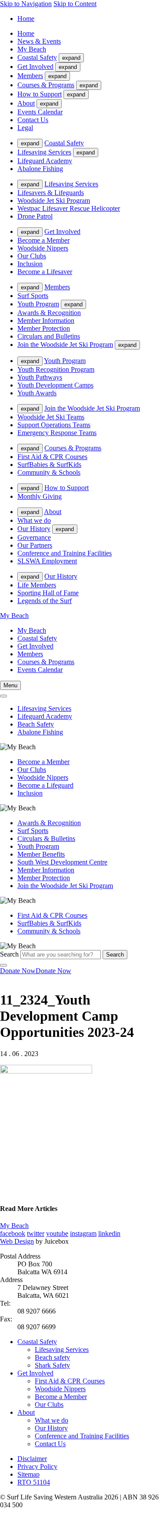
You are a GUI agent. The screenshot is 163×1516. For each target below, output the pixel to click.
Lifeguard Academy (44, 161)
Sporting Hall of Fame (48, 593)
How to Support (39, 94)
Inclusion (30, 264)
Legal (25, 127)
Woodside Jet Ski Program (53, 200)
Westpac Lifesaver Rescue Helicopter (68, 208)
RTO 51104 (33, 1482)
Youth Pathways (39, 377)
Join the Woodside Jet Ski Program (65, 344)
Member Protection (43, 328)
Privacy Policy (37, 1466)
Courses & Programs (45, 85)
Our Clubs (31, 256)
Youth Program (38, 304)
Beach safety (52, 1357)
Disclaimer (32, 1458)
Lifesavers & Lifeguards (50, 192)
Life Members (36, 585)
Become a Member (43, 240)
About (26, 103)
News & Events (39, 41)
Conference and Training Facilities (64, 553)
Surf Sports (32, 295)
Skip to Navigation (26, 3)
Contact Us (32, 119)
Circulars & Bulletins (46, 838)
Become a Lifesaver (44, 271)
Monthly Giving (39, 496)
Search (9, 954)
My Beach (31, 49)
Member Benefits (41, 854)
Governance (34, 537)
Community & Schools (48, 472)
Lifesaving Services (44, 152)
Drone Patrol (35, 216)
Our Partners (34, 545)
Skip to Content (74, 3)
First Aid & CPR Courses (52, 456)
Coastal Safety (37, 57)
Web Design (17, 1241)
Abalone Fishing (40, 168)
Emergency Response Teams (56, 432)
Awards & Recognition (49, 312)
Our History (33, 528)
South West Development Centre (62, 862)
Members (30, 75)
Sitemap (28, 1474)
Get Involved (35, 66)
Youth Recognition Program (55, 369)
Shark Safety (52, 1365)
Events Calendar (40, 112)
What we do (34, 520)
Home (25, 18)
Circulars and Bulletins (48, 336)
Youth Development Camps (55, 385)
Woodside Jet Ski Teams (50, 417)
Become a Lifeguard (45, 785)
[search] (3, 696)
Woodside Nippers (42, 248)
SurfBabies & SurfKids (49, 464)
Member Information (45, 320)
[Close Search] (3, 965)
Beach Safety (35, 724)
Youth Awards (37, 393)
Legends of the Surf (44, 600)
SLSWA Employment (47, 561)
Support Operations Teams (53, 425)
